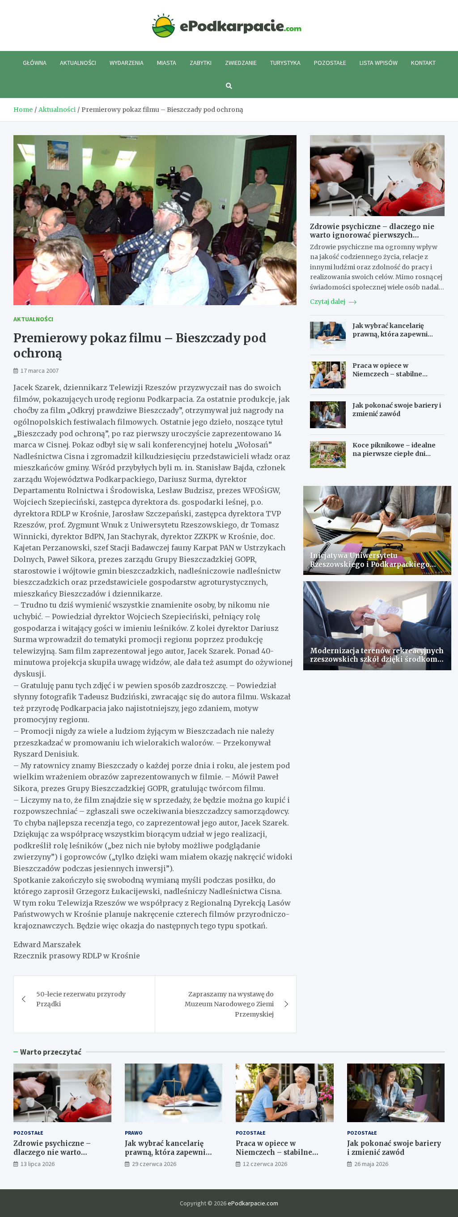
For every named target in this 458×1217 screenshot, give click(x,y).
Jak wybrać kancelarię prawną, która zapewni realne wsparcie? (390, 334)
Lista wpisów (379, 63)
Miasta (166, 63)
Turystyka (285, 63)
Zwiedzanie (241, 63)
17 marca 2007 (40, 370)
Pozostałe (330, 63)
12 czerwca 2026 (265, 1164)
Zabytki (201, 63)
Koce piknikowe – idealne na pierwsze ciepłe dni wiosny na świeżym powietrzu (394, 457)
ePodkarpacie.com (253, 1203)
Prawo (134, 1132)
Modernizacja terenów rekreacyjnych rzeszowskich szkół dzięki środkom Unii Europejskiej (377, 659)
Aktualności (78, 63)
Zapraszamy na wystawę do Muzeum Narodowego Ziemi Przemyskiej (229, 1004)
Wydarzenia (127, 63)
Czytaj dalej (328, 302)
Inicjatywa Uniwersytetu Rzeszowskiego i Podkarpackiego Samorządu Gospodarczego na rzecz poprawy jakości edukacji (374, 568)
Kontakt (423, 63)
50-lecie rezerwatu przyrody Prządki (81, 999)
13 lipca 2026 (38, 1164)
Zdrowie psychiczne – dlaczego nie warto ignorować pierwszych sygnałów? (372, 235)
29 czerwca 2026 (154, 1164)
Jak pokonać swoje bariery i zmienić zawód (396, 409)
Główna (35, 63)
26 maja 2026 (371, 1164)
